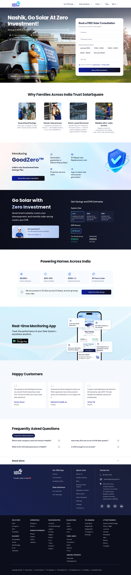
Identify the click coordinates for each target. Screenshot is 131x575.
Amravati (51, 523)
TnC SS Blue (85, 570)
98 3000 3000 (107, 475)
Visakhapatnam (72, 561)
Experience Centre (82, 490)
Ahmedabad (16, 539)
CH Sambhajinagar (54, 526)
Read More (18, 460)
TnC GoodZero (50, 570)
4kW (91, 216)
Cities (97, 4)
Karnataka (35, 520)
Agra (104, 537)
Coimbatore (70, 542)
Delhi (13, 523)
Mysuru (32, 526)
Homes (55, 474)
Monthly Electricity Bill (85, 45)
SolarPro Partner (81, 478)
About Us (79, 474)
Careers (79, 504)
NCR (13, 529)
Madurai (69, 548)
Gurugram (15, 526)
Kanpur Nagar (107, 526)
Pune (50, 540)
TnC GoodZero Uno (75, 570)
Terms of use (96, 64)
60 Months (76, 231)
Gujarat (15, 536)
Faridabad (15, 532)
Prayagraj (106, 546)
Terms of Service (39, 570)
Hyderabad (88, 523)
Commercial (57, 478)
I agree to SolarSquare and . (95, 64)
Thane (50, 543)
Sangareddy (89, 529)
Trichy (69, 550)
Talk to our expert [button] (33, 234)
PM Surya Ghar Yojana (81, 486)
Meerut (105, 543)
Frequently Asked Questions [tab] (23, 436)
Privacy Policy (106, 64)
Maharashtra (54, 520)
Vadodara (15, 550)
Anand (14, 542)
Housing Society (58, 481)
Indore (32, 539)
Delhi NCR (16, 520)
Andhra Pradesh (74, 555)
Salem (69, 545)
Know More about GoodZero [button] (28, 178)
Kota (68, 532)
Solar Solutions (84, 4)
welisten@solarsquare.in (112, 479)
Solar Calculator (81, 497)
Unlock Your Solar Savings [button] (96, 292)
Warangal (88, 534)
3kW (78, 217)
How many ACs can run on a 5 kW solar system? (89, 440)
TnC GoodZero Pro (62, 570)
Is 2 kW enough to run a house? (83, 447)
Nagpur (50, 534)
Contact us (80, 508)
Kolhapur (51, 546)
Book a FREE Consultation (99, 70)
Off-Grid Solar (57, 495)
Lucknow (106, 529)
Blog (106, 4)
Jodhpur (69, 529)
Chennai (69, 539)
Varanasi (105, 532)
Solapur (50, 548)
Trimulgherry (89, 532)
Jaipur (69, 526)
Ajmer (68, 523)
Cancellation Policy (96, 570)
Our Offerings (68, 4)
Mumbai (51, 532)
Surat (13, 548)
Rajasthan (71, 520)
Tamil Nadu (71, 536)
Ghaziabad (106, 534)
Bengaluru (33, 523)
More (114, 4)
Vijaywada (70, 558)
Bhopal (32, 534)
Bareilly (105, 540)
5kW (106, 216)
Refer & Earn (80, 494)
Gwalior (32, 536)
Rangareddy (89, 526)
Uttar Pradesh (109, 520)
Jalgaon (50, 529)
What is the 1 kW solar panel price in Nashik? (29, 447)
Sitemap (79, 501)
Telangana (89, 520)
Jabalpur (33, 542)
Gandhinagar (16, 545)
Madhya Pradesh (37, 530)
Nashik (50, 537)
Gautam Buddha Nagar (110, 523)
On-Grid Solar (57, 491)
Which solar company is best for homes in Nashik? (31, 440)
